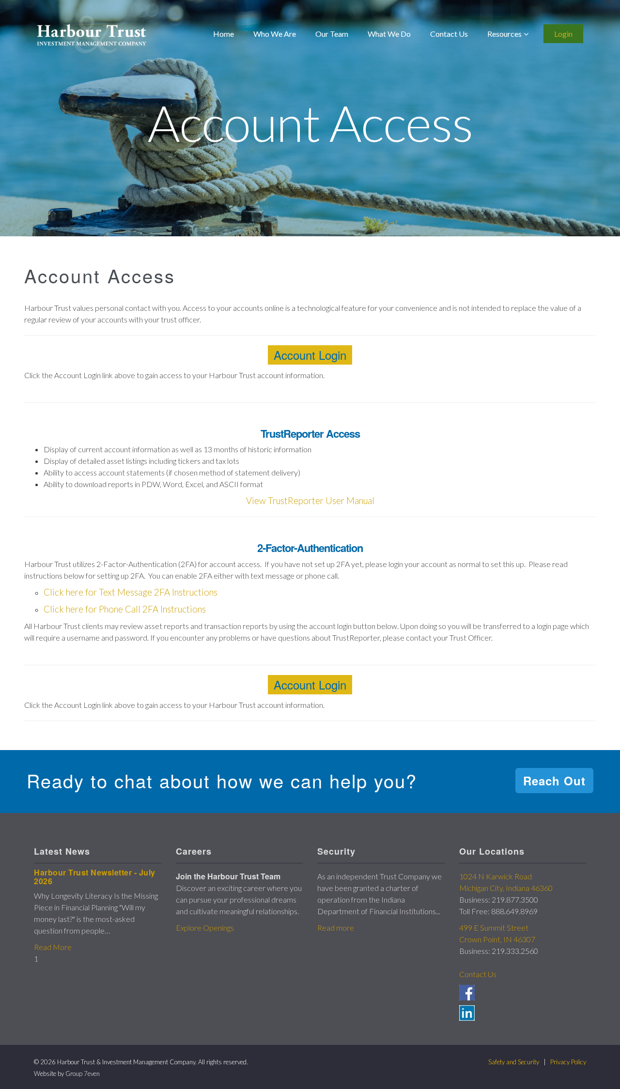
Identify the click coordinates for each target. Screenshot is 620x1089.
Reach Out (554, 780)
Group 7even (82, 1073)
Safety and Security (513, 1062)
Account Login (310, 354)
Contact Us (449, 33)
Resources (504, 33)
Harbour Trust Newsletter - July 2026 (94, 877)
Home (223, 33)
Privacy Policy (568, 1062)
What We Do (389, 33)
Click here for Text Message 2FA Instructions (130, 592)
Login (563, 33)
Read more (335, 927)
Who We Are (274, 33)
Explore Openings (205, 927)
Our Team (331, 33)
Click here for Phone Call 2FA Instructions (125, 609)
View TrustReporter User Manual (310, 500)
